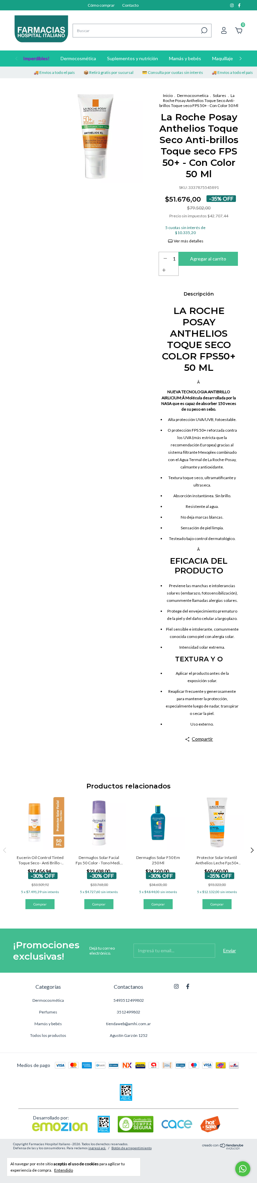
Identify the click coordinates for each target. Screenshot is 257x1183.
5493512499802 (128, 1000)
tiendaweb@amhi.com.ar (128, 1023)
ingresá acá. (97, 1148)
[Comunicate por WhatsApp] (242, 1168)
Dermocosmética (78, 58)
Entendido (63, 1170)
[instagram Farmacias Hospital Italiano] (232, 5)
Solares (219, 95)
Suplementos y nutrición (132, 58)
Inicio (168, 95)
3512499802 (128, 1011)
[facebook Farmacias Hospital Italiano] (239, 5)
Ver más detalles (188, 240)
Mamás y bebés (185, 58)
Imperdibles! (36, 58)
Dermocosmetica (192, 95)
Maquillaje (222, 58)
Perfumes (48, 1011)
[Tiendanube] (223, 1148)
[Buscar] (203, 30)
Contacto (130, 5)
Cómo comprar (101, 5)
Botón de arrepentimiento (131, 1148)
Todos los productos (48, 1035)
